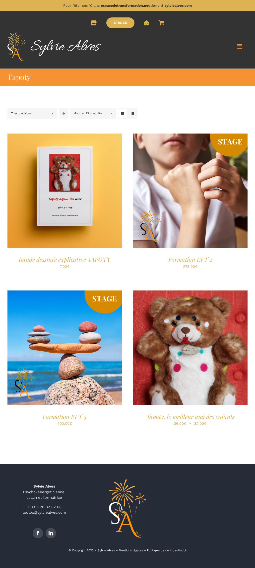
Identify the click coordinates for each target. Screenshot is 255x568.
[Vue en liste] (132, 113)
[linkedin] (51, 533)
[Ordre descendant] (63, 113)
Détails (86, 191)
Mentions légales (131, 550)
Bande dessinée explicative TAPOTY (65, 259)
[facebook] (38, 533)
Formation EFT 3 (65, 417)
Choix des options (179, 349)
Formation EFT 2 (190, 259)
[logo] (54, 34)
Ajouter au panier (53, 191)
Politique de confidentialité (167, 550)
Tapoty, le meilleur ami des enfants (190, 417)
